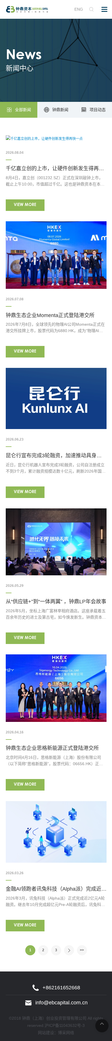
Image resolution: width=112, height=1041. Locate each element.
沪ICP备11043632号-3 (65, 1025)
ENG (78, 9)
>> (82, 950)
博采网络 (66, 1032)
